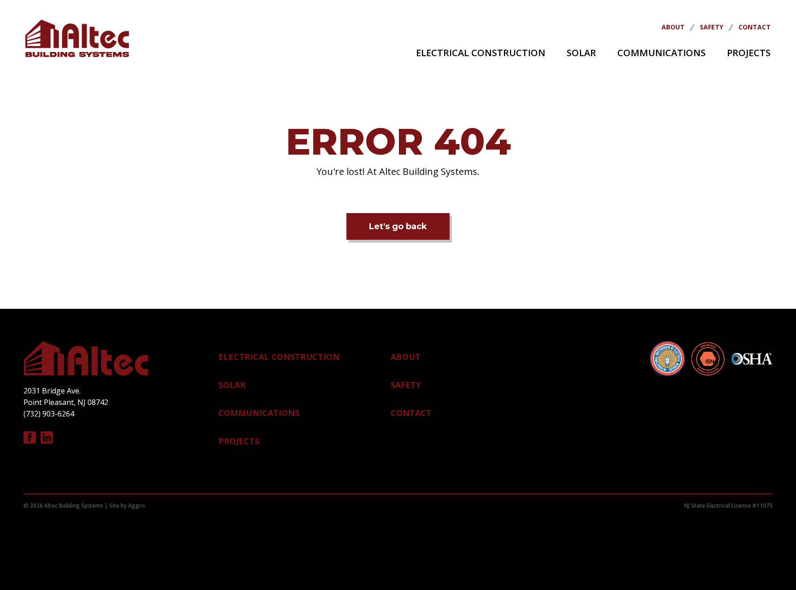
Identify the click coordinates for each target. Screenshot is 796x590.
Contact (754, 27)
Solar (581, 52)
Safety (711, 27)
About (673, 27)
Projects (749, 52)
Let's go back (398, 226)
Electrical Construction (480, 52)
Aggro (136, 505)
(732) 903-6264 (48, 414)
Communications (661, 52)
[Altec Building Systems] (77, 40)
